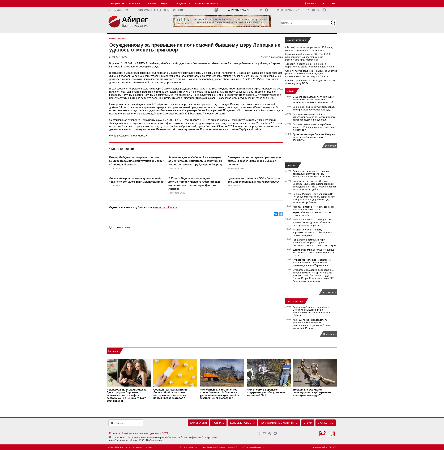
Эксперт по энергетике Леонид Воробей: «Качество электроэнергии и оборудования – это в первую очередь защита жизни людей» (314, 185)
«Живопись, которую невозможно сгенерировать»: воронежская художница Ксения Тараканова (312, 262)
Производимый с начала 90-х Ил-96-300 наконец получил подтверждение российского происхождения (308, 57)
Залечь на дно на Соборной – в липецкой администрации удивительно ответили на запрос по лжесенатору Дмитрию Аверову (195, 161)
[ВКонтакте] (276, 214)
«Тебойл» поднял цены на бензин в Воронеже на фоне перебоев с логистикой (309, 65)
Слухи (290, 90)
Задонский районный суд (141, 72)
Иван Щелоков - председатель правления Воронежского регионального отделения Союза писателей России (311, 323)
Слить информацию (225, 447)
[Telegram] (281, 214)
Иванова (161, 129)
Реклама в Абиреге (158, 3)
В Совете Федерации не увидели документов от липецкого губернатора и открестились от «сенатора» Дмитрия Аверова (194, 183)
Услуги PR (134, 3)
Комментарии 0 (123, 227)
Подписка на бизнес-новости (192, 447)
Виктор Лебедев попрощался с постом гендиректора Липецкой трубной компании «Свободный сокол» (136, 161)
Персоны (240, 447)
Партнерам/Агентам (206, 3)
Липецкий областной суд (167, 63)
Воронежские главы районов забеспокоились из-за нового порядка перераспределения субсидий (314, 117)
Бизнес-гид (325, 422)
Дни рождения (295, 301)
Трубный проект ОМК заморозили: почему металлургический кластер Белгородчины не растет (312, 222)
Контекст (113, 351)
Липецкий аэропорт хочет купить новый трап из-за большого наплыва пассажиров (136, 180)
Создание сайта (320, 447)
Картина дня (198, 422)
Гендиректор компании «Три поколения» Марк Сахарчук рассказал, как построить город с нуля (314, 242)
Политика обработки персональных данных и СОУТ (138, 433)
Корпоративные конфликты (279, 422)
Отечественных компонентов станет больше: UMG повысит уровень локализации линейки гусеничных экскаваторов (219, 393)
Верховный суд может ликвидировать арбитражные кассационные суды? (314, 108)
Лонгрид (291, 165)
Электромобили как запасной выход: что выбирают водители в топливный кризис (314, 252)
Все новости (118, 423)
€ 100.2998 (329, 3)
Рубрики (116, 3)
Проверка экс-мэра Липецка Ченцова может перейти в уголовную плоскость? (313, 137)
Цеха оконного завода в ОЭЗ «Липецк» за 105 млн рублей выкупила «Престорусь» (254, 180)
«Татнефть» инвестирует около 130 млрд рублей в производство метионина (308, 48)
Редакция (181, 3)
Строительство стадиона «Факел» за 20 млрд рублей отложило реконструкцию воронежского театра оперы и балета (311, 73)
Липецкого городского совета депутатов (145, 126)
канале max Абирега (165, 207)
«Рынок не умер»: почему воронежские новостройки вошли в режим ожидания (312, 232)
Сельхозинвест (263, 107)
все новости (329, 292)
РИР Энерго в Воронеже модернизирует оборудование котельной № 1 (266, 392)
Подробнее (329, 334)
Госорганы (259, 447)
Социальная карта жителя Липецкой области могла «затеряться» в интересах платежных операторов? (313, 99)
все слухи (330, 145)
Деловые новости (242, 422)
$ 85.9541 (310, 3)
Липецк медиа (137, 135)
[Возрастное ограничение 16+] (216, 10)
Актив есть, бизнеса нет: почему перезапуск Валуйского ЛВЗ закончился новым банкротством (311, 174)
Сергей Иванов (171, 88)
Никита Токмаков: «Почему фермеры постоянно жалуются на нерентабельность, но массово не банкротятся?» (314, 210)
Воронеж (114, 63)
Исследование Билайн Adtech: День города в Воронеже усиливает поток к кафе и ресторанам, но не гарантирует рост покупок (126, 395)
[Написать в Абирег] (266, 10)
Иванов (234, 104)
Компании (249, 447)
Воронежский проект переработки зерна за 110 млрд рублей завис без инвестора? (313, 127)
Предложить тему (287, 10)
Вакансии (211, 447)
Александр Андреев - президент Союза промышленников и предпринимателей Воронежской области (312, 311)
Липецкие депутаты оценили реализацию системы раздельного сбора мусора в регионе (254, 161)
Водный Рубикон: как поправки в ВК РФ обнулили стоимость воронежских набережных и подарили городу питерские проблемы (314, 198)
